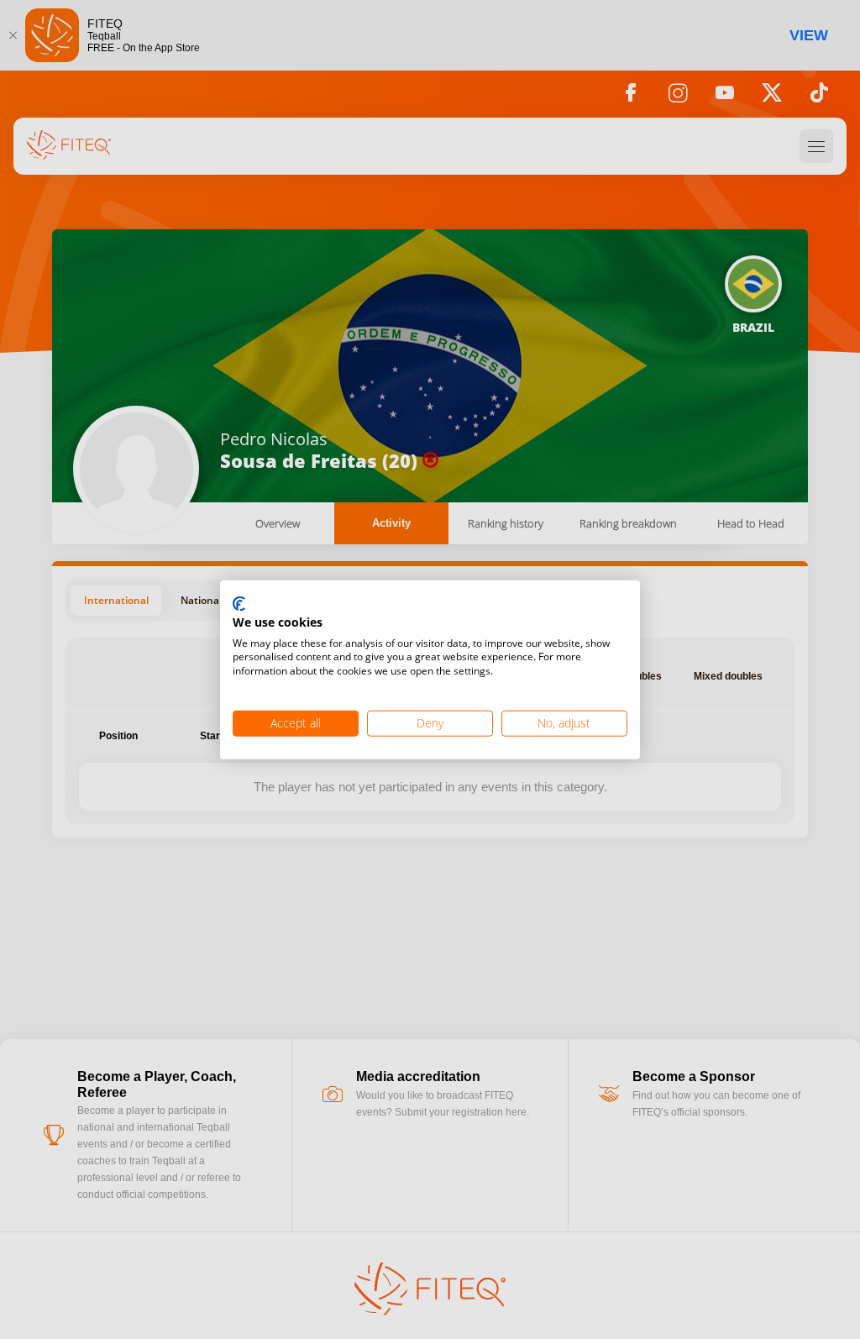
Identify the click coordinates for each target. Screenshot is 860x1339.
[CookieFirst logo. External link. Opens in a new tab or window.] (239, 604)
